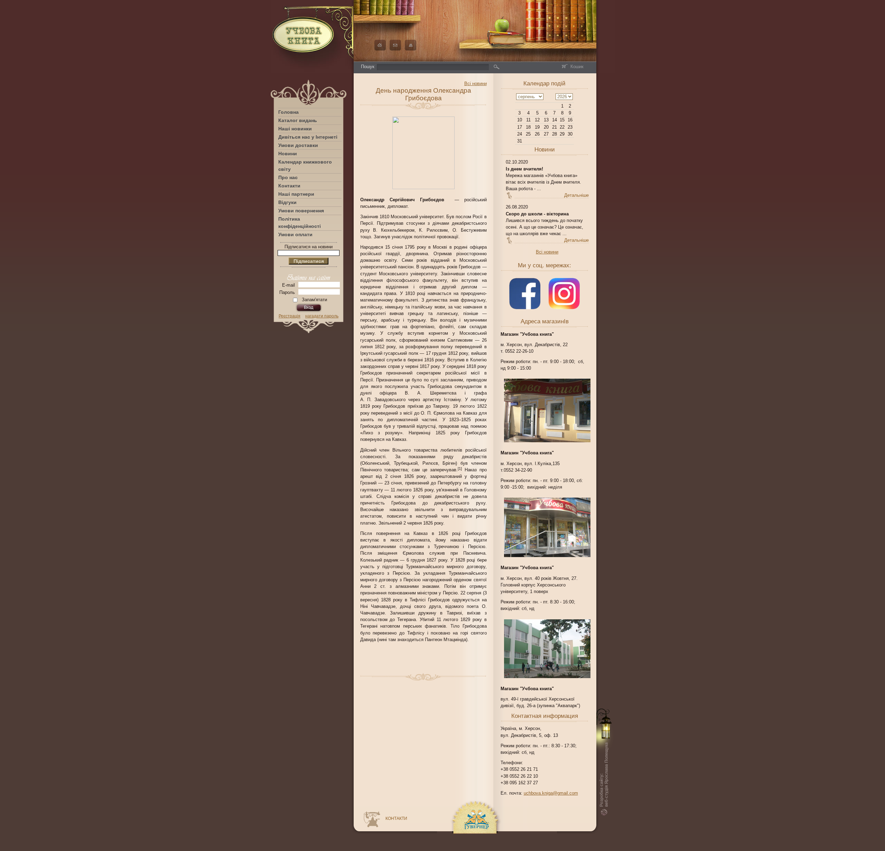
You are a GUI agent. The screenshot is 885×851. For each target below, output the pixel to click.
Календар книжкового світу (305, 165)
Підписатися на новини (309, 246)
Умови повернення (301, 210)
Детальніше (576, 195)
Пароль (287, 292)
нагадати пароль (321, 316)
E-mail (288, 285)
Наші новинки (295, 128)
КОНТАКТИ (396, 818)
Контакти (289, 185)
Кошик (577, 66)
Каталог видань (297, 120)
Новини (287, 153)
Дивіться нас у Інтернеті (307, 137)
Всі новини (547, 252)
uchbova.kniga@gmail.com (551, 793)
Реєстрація (289, 316)
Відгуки (287, 202)
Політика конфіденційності (299, 222)
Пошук (367, 66)
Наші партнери (296, 194)
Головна (288, 112)
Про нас (288, 177)
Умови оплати (295, 234)
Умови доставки (298, 145)
